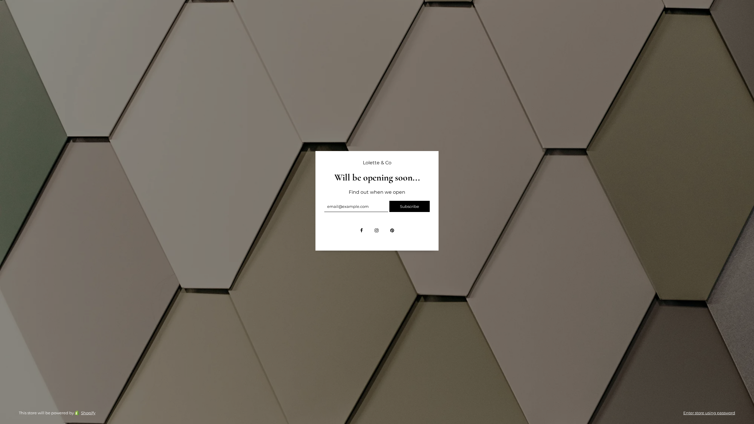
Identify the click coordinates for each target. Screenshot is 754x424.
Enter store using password (709, 412)
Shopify (88, 412)
